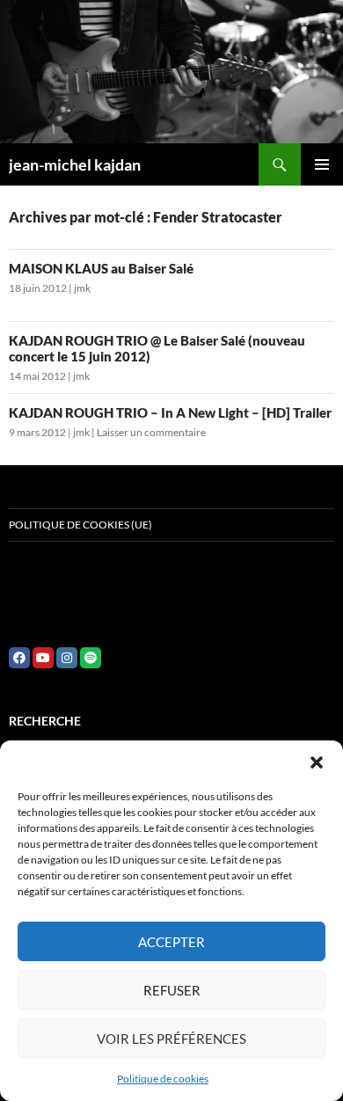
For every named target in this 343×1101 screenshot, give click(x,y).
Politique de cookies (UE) (80, 524)
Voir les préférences (171, 1038)
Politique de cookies (162, 1078)
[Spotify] (90, 657)
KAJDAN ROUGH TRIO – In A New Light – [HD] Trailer (170, 412)
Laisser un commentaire (151, 432)
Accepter (171, 942)
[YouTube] (43, 657)
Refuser (172, 990)
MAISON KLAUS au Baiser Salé (101, 268)
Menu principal (322, 164)
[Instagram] (66, 657)
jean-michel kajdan (75, 164)
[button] (316, 762)
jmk (82, 288)
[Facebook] (19, 657)
